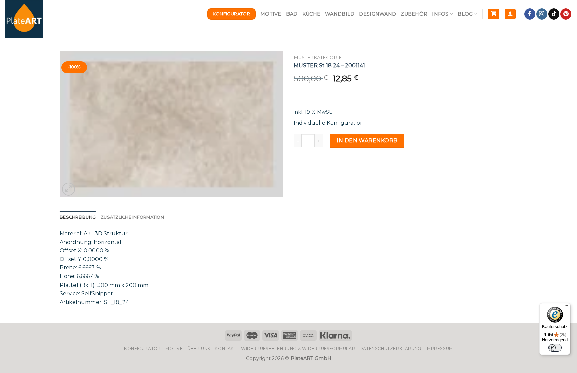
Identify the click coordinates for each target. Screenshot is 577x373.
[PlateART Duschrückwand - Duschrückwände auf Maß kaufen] (24, 19)
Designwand (377, 14)
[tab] (78, 217)
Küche (311, 14)
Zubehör (414, 14)
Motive (270, 14)
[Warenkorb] (493, 14)
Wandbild (339, 14)
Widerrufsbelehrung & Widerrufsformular (298, 348)
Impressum (439, 348)
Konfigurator (142, 348)
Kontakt (225, 348)
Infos (440, 14)
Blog (465, 14)
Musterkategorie (318, 57)
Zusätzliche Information (132, 217)
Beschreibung (78, 217)
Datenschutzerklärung (390, 348)
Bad (292, 14)
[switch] (555, 348)
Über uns (198, 348)
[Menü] (566, 307)
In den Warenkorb (367, 140)
